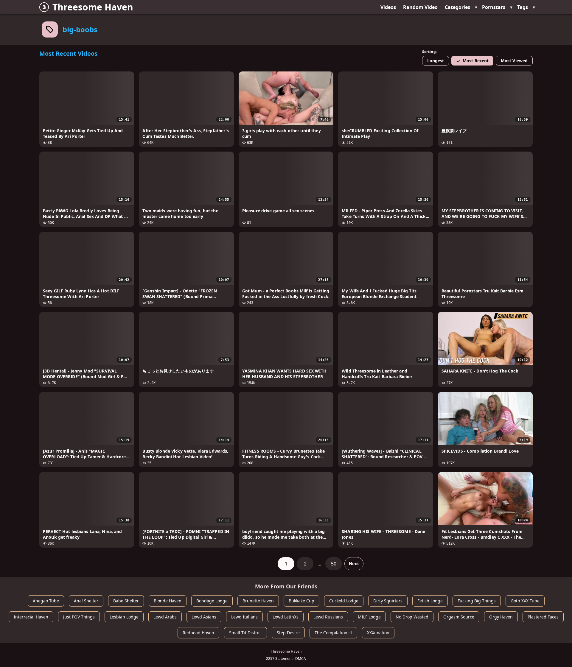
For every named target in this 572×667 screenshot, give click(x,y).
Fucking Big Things (477, 601)
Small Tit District (245, 632)
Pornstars (493, 7)
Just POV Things (79, 617)
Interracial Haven (31, 617)
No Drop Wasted (412, 617)
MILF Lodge (369, 617)
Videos (388, 7)
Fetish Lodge (430, 601)
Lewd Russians (328, 617)
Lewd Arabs (165, 617)
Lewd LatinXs (286, 617)
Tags (522, 7)
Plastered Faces (543, 617)
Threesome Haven (92, 7)
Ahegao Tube (46, 601)
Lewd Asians (204, 617)
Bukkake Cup (301, 601)
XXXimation (378, 632)
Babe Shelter (126, 601)
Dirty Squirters (387, 601)
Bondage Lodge (212, 601)
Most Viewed (514, 60)
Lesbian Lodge (124, 617)
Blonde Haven (167, 601)
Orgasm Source (458, 617)
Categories (457, 7)
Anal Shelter (86, 601)
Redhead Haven (198, 632)
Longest (435, 60)
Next (354, 563)
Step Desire (288, 632)
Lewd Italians (244, 617)
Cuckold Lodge (343, 601)
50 (333, 563)
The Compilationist (333, 632)
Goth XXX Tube (525, 601)
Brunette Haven (258, 601)
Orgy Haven (501, 617)
